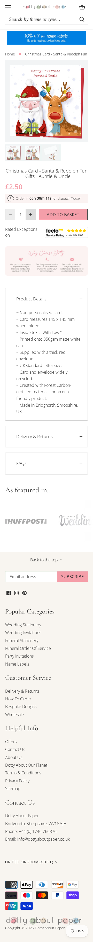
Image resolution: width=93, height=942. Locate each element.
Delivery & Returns (34, 436)
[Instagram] (16, 592)
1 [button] (41, 137)
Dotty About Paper (22, 815)
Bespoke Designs (20, 706)
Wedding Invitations (23, 632)
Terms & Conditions (23, 773)
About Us (13, 757)
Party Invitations (19, 656)
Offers (11, 741)
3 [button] (51, 137)
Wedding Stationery (23, 625)
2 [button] (46, 137)
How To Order (18, 699)
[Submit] (82, 19)
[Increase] (30, 214)
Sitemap (12, 788)
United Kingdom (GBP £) (29, 862)
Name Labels (17, 664)
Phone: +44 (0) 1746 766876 (31, 831)
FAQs (21, 463)
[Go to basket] (82, 7)
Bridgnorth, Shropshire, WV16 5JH (36, 823)
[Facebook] (8, 592)
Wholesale (14, 714)
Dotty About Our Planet (26, 765)
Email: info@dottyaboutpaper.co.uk (37, 839)
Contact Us (15, 749)
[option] (46, 101)
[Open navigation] (8, 7)
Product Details (31, 299)
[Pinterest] (24, 592)
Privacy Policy (17, 781)
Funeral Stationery (21, 640)
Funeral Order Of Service (28, 648)
